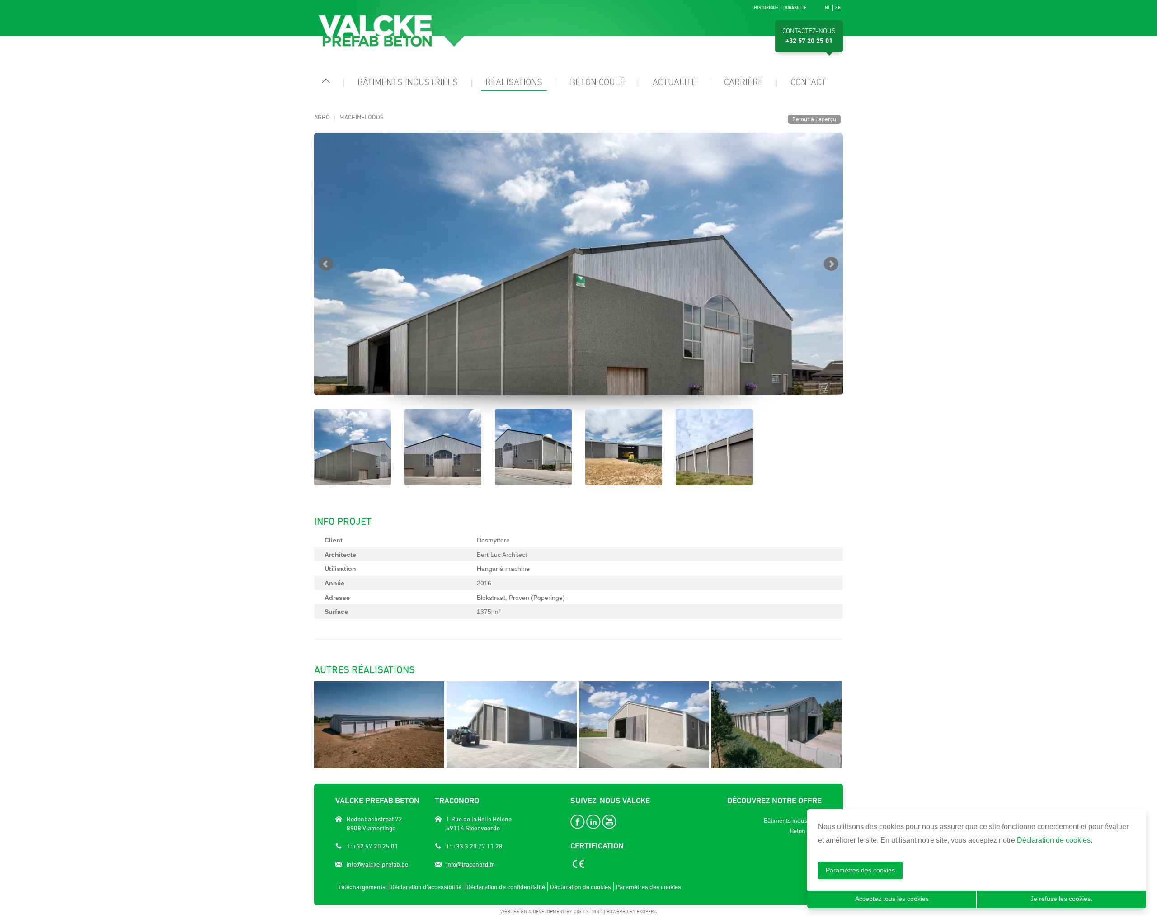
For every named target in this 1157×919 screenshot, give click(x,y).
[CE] (577, 865)
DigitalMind (588, 912)
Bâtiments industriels (407, 82)
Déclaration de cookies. (1054, 840)
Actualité (674, 82)
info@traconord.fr (470, 864)
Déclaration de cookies (580, 887)
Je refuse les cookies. (1061, 898)
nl (827, 7)
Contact (808, 82)
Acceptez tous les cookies (892, 898)
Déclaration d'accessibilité (425, 887)
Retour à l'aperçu (814, 119)
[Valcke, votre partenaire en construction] (325, 85)
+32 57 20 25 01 (808, 41)
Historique (766, 7)
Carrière (743, 82)
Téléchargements (362, 887)
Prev (326, 264)
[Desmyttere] (578, 264)
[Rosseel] (644, 724)
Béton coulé (597, 82)
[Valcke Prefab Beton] (392, 31)
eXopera (647, 912)
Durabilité (795, 7)
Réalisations (513, 82)
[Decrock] (512, 724)
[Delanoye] (776, 724)
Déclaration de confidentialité (505, 887)
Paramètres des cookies (860, 870)
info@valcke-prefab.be (377, 864)
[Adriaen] (379, 724)
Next (831, 264)
